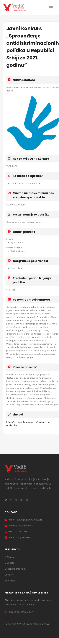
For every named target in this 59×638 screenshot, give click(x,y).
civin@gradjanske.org (20, 525)
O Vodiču (10, 562)
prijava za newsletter (20, 611)
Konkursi (10, 580)
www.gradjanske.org (20, 537)
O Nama (9, 557)
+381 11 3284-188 (18, 531)
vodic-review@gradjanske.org (25, 519)
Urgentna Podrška (15, 568)
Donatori (9, 574)
